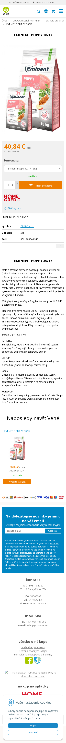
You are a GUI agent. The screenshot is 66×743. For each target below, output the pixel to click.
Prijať (33, 725)
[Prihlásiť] (46, 11)
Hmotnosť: (11, 160)
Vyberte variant (17, 481)
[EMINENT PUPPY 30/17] (33, 90)
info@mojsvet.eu (21, 2)
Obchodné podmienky (33, 647)
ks (13, 185)
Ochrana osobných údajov (33, 651)
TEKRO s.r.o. (27, 226)
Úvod (4, 20)
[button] (38, 11)
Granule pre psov (55, 20)
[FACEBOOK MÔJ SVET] (29, 660)
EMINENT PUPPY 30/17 (17, 431)
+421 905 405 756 (45, 2)
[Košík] (54, 11)
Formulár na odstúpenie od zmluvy (33, 654)
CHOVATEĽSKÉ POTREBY (26, 20)
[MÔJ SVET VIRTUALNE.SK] (37, 660)
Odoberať (52, 531)
